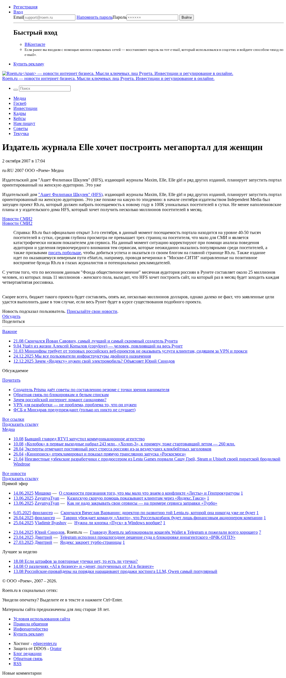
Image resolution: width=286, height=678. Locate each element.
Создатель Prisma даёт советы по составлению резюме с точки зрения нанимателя (91, 389)
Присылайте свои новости (92, 311)
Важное (9, 331)
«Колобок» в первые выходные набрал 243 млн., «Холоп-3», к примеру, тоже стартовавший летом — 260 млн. (130, 443)
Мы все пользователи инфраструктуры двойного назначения (82, 356)
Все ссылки (13, 419)
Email (18, 17)
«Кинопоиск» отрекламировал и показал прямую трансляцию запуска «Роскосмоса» (105, 454)
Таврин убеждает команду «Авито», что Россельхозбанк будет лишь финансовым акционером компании (163, 517)
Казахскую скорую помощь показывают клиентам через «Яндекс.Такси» (136, 498)
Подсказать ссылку (20, 424)
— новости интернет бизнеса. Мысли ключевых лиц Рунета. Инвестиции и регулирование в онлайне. (108, 78)
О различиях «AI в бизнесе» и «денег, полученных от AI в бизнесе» (83, 566)
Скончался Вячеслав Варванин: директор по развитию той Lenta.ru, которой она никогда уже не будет (158, 512)
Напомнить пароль (95, 17)
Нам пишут (24, 123)
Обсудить (11, 316)
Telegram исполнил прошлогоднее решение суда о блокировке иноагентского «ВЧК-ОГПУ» (147, 537)
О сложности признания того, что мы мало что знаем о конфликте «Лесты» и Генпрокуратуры (149, 493)
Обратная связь (27, 658)
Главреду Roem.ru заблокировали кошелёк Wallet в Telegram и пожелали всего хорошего (174, 532)
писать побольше (64, 252)
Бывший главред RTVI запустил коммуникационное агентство (85, 438)
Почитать (11, 380)
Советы (20, 128)
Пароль (102, 17)
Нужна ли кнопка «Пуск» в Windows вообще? (118, 522)
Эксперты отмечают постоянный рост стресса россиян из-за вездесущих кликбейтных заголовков (118, 449)
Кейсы (19, 118)
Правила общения (30, 624)
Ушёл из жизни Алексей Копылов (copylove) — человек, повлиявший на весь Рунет (98, 346)
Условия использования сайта (41, 618)
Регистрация (25, 6)
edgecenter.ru (45, 643)
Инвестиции (25, 108)
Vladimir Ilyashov (50, 522)
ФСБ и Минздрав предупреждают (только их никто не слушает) (74, 409)
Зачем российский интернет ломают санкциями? (59, 399)
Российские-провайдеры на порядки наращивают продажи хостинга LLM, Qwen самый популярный (115, 571)
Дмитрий (43, 537)
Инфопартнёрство (30, 629)
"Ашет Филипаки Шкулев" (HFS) (70, 194)
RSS (17, 663)
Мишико (43, 493)
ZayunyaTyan (47, 498)
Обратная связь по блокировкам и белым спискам (61, 394)
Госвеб (19, 103)
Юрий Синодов (50, 532)
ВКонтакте (35, 44)
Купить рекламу (28, 64)
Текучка (21, 133)
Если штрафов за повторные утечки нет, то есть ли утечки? (75, 561)
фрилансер (42, 512)
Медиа (19, 98)
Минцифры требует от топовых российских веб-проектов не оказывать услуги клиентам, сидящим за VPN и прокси (130, 351)
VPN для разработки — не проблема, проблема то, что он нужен (75, 404)
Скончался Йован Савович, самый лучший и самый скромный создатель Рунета (95, 341)
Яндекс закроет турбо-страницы (90, 542)
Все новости (14, 473)
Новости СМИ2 (17, 218)
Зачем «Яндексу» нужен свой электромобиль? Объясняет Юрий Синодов (94, 361)
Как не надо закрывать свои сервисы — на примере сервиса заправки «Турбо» (142, 503)
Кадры (19, 113)
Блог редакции (27, 653)
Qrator (55, 648)
